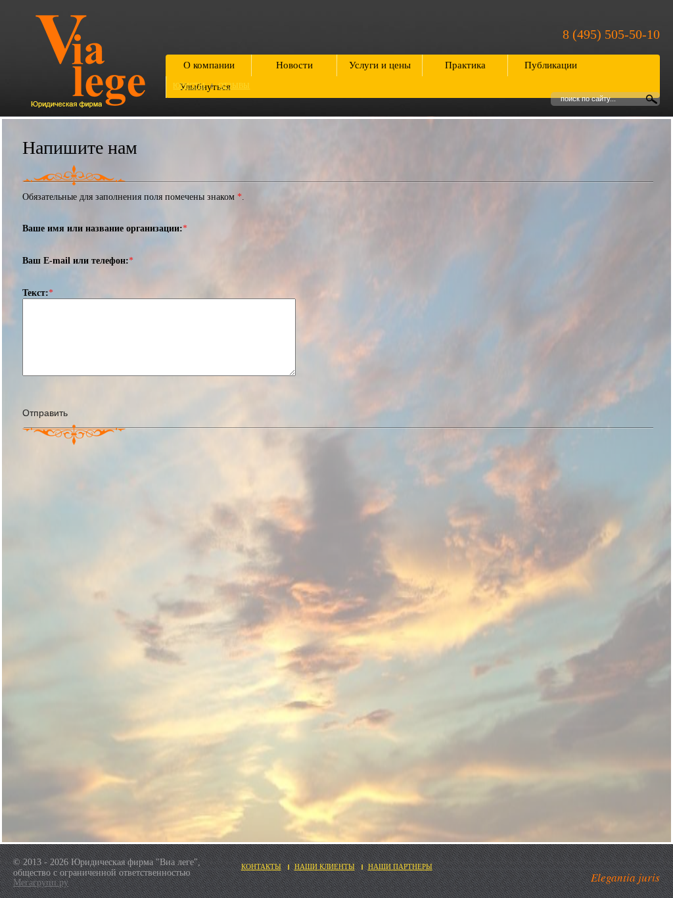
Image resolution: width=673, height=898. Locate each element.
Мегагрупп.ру (40, 882)
